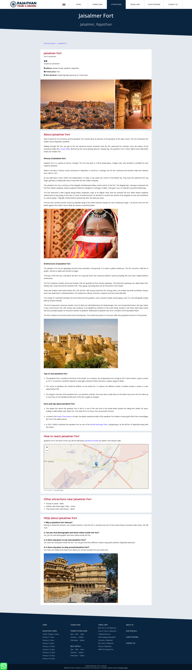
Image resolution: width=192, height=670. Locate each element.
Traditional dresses (104, 634)
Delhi (76, 634)
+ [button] (47, 447)
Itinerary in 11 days (49, 649)
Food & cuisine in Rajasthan (107, 631)
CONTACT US (173, 4)
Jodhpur (81, 637)
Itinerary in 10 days (49, 646)
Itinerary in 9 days (48, 643)
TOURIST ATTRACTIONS (78, 631)
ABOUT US (129, 625)
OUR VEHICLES (131, 631)
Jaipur (82, 634)
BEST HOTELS (75, 646)
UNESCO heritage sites (105, 649)
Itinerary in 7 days (48, 637)
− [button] (47, 450)
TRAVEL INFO (135, 4)
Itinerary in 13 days (49, 655)
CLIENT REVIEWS (154, 4)
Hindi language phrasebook (107, 637)
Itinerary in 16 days (49, 658)
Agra (71, 634)
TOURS (78, 4)
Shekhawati (74, 640)
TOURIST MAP (97, 4)
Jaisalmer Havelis (92, 441)
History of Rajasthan (104, 646)
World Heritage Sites (98, 424)
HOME (45, 625)
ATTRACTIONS (116, 4)
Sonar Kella (65, 149)
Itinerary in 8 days (48, 640)
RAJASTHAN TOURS (50, 631)
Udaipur (82, 640)
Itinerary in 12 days (49, 652)
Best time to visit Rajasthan (107, 628)
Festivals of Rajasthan (105, 640)
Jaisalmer (73, 637)
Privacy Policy (123, 668)
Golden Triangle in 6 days (51, 634)
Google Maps (58, 490)
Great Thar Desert (64, 416)
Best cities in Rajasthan (106, 643)
